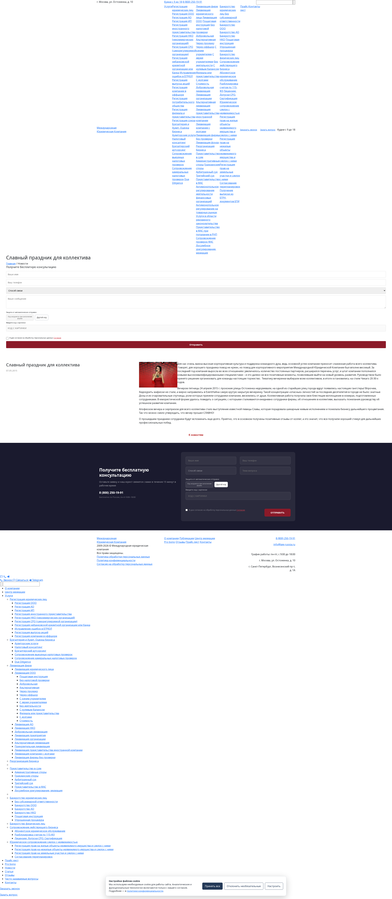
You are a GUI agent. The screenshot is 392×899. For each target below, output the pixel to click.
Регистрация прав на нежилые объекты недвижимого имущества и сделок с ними (228, 150)
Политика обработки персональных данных (123, 556)
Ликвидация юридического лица (204, 13)
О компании (171, 538)
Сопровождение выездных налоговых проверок (43, 654)
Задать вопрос (267, 129)
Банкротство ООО (26, 805)
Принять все (212, 886)
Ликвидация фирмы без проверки (35, 757)
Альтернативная (206, 39)
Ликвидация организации (30, 739)
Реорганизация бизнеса (24, 761)
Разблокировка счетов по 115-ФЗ (229, 87)
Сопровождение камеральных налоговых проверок (46, 658)
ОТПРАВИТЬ (278, 512)
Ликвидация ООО (25, 673)
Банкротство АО (229, 32)
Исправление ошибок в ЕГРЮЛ (33, 628)
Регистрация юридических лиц (28, 599)
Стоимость (202, 83)
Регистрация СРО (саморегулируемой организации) (184, 50)
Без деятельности (30, 706)
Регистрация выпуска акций (31, 632)
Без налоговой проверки (205, 28)
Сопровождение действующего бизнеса (229, 65)
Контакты (205, 542)
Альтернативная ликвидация (32, 742)
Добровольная (205, 36)
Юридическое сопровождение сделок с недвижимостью (44, 842)
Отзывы (180, 542)
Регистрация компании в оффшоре (179, 91)
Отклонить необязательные (244, 886)
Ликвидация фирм (207, 6)
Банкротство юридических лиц (228, 10)
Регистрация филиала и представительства (183, 113)
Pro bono (169, 542)
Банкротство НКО (25, 812)
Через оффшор (205, 47)
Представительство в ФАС (30, 787)
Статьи (9, 871)
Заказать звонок (248, 129)
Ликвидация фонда (207, 142)
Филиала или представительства (39, 713)
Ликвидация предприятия (30, 735)
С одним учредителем (33, 698)
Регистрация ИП (182, 21)
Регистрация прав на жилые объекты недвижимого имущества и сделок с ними (63, 845)
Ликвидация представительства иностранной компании (49, 750)
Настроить (274, 886)
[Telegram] (8, 576)
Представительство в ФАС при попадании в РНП (208, 230)
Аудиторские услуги (184, 135)
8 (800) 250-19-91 (192, 2)
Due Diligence (23, 661)
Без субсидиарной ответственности (230, 17)
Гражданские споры (26, 775)
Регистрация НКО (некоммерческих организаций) (182, 39)
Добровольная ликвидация (31, 731)
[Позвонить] (5, 576)
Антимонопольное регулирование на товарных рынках (207, 208)
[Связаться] (1, 576)
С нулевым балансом (32, 709)
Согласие (57, 338)
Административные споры (31, 772)
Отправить (196, 344)
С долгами (202, 80)
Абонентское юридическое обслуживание (228, 76)
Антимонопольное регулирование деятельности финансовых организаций (207, 194)
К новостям (196, 435)
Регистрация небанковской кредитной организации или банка (182, 65)
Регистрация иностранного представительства (183, 28)
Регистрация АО (182, 17)
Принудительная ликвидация (32, 746)
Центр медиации (205, 538)
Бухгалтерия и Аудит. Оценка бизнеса (180, 127)
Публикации (186, 538)
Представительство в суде (25, 768)
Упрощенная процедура (29, 820)
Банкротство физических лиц (27, 823)
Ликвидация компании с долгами (203, 127)
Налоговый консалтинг (28, 647)
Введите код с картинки (16, 323)
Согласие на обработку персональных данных (124, 564)
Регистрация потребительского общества (183, 102)
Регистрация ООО (183, 13)
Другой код (42, 317)
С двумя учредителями (33, 702)
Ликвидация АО (24, 724)
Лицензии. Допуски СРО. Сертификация (228, 94)
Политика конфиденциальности (116, 560)
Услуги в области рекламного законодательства (207, 219)
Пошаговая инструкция (34, 676)
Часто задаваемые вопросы (21, 878)
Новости (10, 867)
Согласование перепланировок (34, 856)
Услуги (168, 6)
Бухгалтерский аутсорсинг (30, 650)
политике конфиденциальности (145, 890)
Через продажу (205, 43)
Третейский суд (205, 175)
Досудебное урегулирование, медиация (206, 249)
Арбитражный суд (206, 172)
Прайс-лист (192, 542)
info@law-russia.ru (284, 544)
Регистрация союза (183, 120)
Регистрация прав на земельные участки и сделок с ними (230, 172)
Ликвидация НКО (25, 728)
